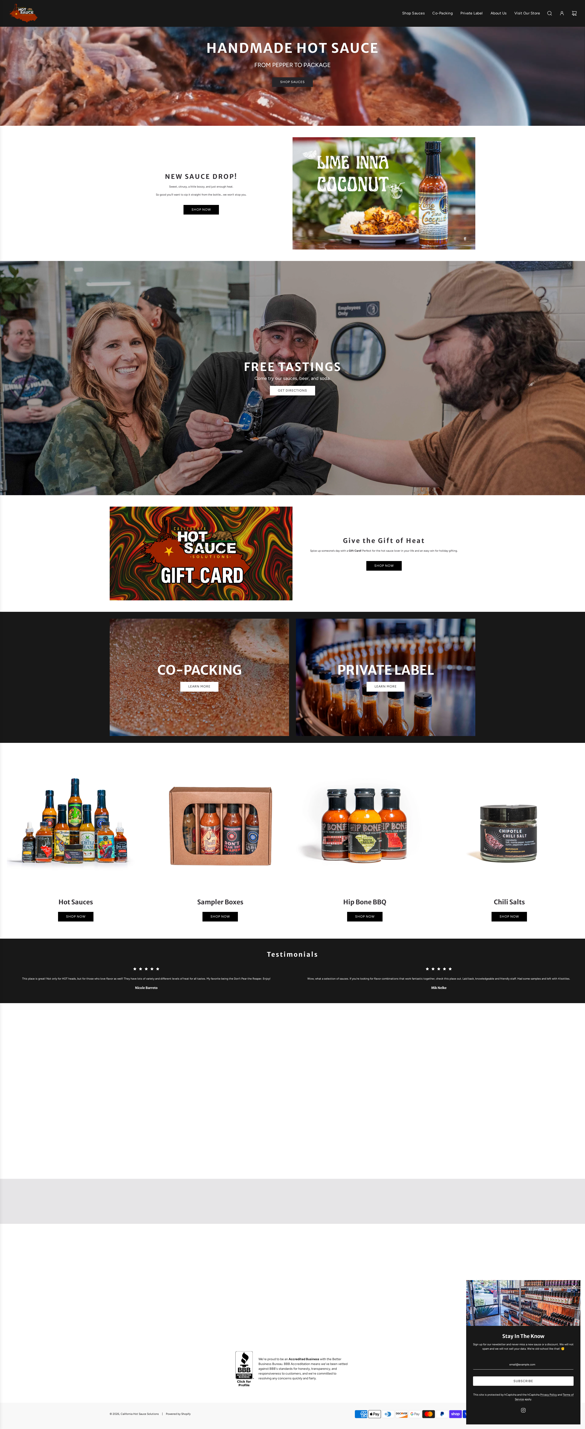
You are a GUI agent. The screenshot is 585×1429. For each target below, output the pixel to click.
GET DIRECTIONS (292, 390)
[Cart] (575, 13)
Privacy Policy (548, 1394)
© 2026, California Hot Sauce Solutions (134, 1414)
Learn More (386, 686)
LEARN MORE (199, 686)
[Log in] (562, 13)
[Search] (549, 13)
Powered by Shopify (178, 1414)
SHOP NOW (201, 210)
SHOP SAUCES (292, 82)
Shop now (384, 566)
